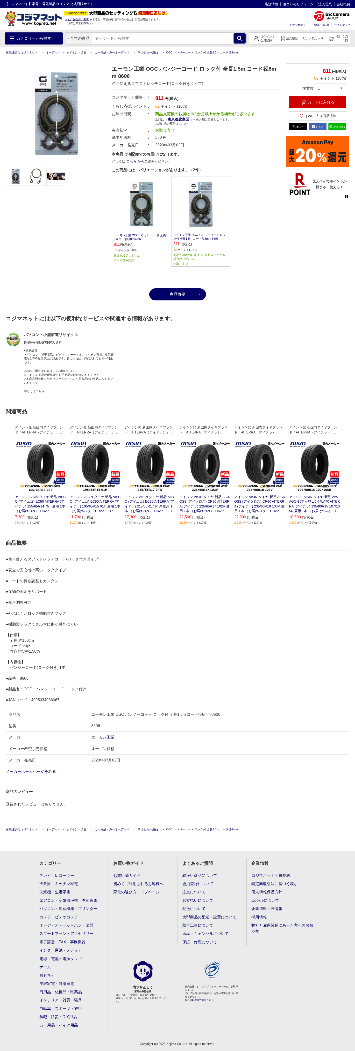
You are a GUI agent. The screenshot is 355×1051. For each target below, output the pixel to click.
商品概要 (177, 294)
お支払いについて (197, 900)
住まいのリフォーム (298, 4)
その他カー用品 (148, 52)
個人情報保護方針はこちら (199, 1000)
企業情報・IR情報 (266, 909)
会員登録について (197, 884)
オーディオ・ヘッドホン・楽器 (66, 52)
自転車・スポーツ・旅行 (60, 1008)
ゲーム (45, 967)
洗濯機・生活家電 (54, 892)
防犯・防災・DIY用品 (58, 1017)
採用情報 (259, 917)
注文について (194, 892)
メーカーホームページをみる (31, 771)
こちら (131, 161)
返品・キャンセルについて (205, 934)
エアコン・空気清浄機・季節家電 (68, 900)
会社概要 (343, 4)
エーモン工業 (102, 737)
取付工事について (197, 925)
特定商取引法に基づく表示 (274, 884)
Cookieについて (265, 900)
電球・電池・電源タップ (60, 959)
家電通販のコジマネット (22, 52)
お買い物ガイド (299, 24)
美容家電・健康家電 (56, 984)
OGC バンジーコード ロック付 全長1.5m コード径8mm (202, 52)
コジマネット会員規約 (270, 875)
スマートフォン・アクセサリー (66, 934)
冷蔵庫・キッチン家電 (58, 884)
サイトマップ (342, 24)
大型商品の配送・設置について (209, 917)
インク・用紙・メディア (60, 950)
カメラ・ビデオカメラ (58, 917)
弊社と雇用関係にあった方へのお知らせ (282, 928)
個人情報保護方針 (266, 892)
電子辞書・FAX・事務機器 (62, 942)
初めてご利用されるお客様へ (138, 884)
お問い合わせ (321, 24)
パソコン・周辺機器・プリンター (68, 909)
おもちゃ (47, 975)
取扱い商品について (199, 875)
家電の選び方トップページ (136, 892)
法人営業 (325, 4)
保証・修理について (199, 942)
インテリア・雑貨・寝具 (60, 1000)
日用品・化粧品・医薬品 (60, 992)
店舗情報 (271, 4)
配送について (194, 909)
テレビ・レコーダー (56, 875)
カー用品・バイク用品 (58, 1025)
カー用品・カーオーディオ (112, 52)
